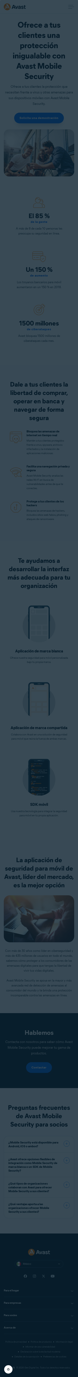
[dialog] (39, 688)
